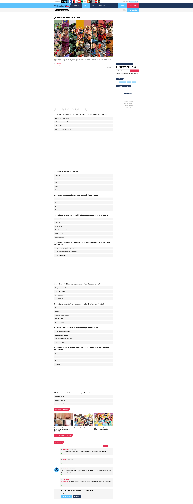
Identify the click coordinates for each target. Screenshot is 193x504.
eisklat (64, 459)
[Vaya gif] (93, 1)
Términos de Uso (128, 99)
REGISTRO (76, 496)
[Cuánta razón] (65, 1)
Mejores (105, 445)
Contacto (129, 107)
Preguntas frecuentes (128, 105)
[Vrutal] (79, 1)
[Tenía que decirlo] (96, 1)
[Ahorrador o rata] (99, 1)
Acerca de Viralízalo (128, 96)
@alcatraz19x (66, 461)
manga (134, 82)
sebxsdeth (58, 63)
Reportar (109, 67)
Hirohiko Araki (122, 82)
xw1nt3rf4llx (66, 479)
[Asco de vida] (62, 1)
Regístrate (125, 1)
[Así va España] (74, 1)
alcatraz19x (66, 449)
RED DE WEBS (57, 1)
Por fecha (110, 445)
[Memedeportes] (68, 1)
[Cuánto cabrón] (76, 1)
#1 (62, 461)
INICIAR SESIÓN (133, 1)
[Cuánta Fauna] (88, 1)
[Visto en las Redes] (71, 1)
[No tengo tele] (90, 1)
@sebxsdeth (65, 481)
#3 (62, 481)
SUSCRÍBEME (134, 71)
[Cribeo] (82, 1)
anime (129, 82)
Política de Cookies (127, 103)
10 (85, 110)
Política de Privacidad (128, 101)
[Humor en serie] (85, 1)
